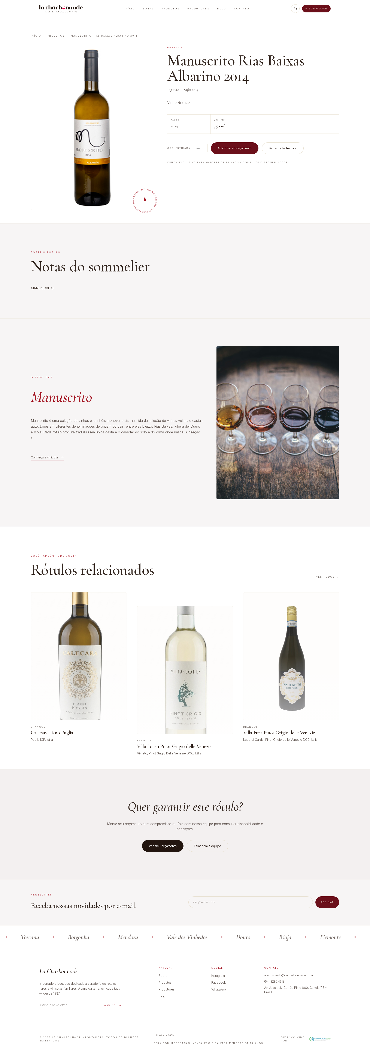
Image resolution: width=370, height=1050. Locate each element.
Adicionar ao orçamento (235, 148)
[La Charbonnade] (61, 8)
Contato (241, 8)
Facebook (218, 982)
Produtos (171, 8)
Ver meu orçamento (163, 846)
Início (129, 8)
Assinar (327, 902)
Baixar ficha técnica (283, 148)
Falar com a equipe (207, 846)
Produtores (198, 8)
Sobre (148, 8)
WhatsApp (218, 989)
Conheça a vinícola (44, 457)
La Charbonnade (58, 971)
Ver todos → (327, 576)
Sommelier (318, 8)
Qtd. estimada (178, 148)
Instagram (218, 975)
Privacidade (164, 1035)
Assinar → (113, 1005)
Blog (221, 8)
